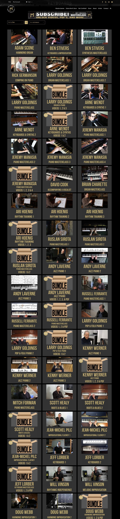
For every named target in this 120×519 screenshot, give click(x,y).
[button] (110, 8)
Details (24, 43)
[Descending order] (26, 22)
